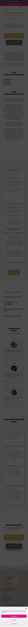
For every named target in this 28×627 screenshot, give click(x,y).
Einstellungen (14, 623)
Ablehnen (14, 620)
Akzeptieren (14, 616)
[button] (26, 608)
